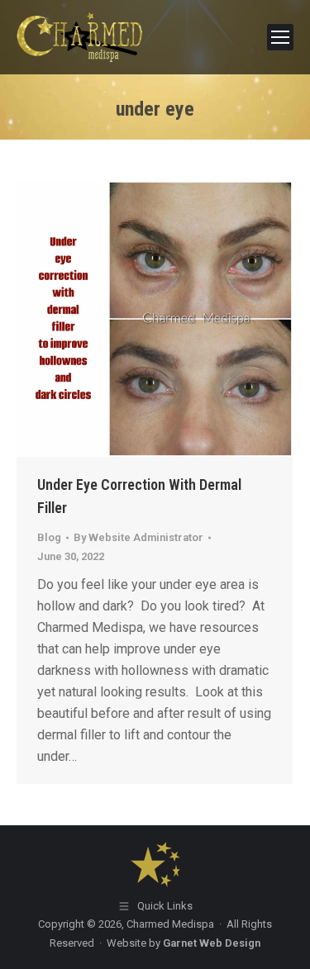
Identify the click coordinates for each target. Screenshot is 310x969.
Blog (49, 537)
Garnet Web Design (211, 943)
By (138, 537)
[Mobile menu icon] (280, 37)
